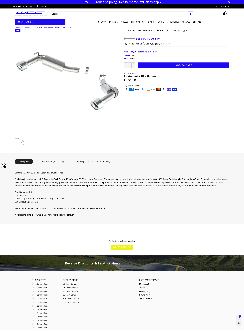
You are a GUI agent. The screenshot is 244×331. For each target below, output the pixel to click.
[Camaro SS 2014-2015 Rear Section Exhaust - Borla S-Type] (67, 81)
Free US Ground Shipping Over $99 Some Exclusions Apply (122, 2)
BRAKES (151, 22)
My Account (144, 284)
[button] (133, 66)
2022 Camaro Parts (40, 284)
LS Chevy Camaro (70, 284)
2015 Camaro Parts (40, 309)
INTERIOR (102, 22)
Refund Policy (144, 295)
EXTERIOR (113, 22)
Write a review (122, 247)
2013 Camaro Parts (40, 317)
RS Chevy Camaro (70, 291)
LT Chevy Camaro (70, 287)
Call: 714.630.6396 (222, 6)
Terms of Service (146, 298)
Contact (142, 287)
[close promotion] (229, 2)
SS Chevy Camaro (70, 295)
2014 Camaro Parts (40, 313)
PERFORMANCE (137, 22)
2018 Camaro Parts (40, 298)
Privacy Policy (144, 291)
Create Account (45, 6)
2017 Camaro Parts (40, 302)
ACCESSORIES (173, 22)
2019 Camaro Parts (40, 295)
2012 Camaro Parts (40, 320)
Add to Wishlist (130, 73)
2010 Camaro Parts (40, 327)
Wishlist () (19, 6)
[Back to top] (238, 323)
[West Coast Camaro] (31, 13)
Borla (133, 56)
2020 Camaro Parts (40, 291)
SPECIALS (197, 22)
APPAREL (186, 22)
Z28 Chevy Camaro (71, 298)
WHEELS (124, 22)
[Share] (124, 80)
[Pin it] (135, 80)
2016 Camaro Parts (40, 306)
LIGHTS (161, 22)
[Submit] (190, 14)
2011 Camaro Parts (40, 324)
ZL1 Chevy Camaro (71, 302)
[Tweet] (129, 80)
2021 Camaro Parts (40, 287)
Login (30, 6)
